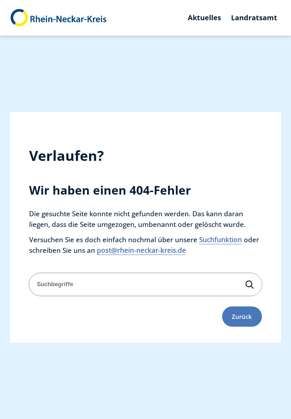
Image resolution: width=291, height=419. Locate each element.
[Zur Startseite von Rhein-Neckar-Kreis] (58, 18)
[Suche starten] (250, 284)
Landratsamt (254, 17)
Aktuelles (204, 17)
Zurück (242, 316)
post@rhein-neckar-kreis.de (141, 250)
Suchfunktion (220, 239)
